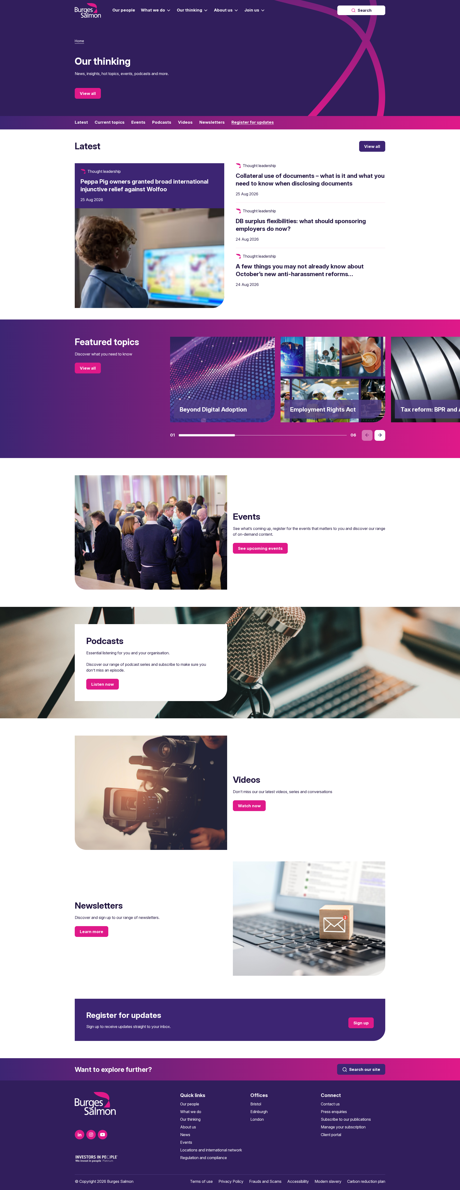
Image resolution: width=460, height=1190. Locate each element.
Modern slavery (328, 1181)
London (257, 1119)
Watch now (249, 805)
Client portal (331, 1134)
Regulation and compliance (203, 1157)
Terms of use (201, 1181)
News (185, 1134)
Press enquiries (334, 1111)
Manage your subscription (343, 1127)
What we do (190, 1111)
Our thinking (190, 1119)
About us (188, 1127)
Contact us (330, 1104)
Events (186, 1142)
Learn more (91, 931)
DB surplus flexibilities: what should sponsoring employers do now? (301, 224)
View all (88, 93)
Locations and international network (211, 1150)
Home (79, 41)
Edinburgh (259, 1111)
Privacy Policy (230, 1181)
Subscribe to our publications (346, 1119)
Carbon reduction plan (366, 1181)
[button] (207, 435)
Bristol (255, 1104)
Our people (189, 1104)
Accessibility (298, 1181)
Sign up (361, 1022)
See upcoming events (260, 548)
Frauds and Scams (265, 1181)
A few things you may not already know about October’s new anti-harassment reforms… (300, 270)
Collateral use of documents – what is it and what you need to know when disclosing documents (310, 179)
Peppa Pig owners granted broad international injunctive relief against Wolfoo (144, 185)
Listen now (102, 684)
